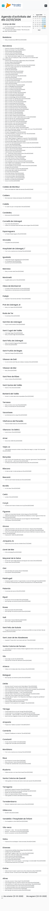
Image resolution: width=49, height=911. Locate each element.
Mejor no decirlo (9, 149)
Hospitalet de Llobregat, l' (14, 248)
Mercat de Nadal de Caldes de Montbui (15, 189)
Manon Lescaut (9, 146)
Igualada (7, 257)
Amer (5, 438)
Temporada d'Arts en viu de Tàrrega (14, 711)
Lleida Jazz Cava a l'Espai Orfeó (13, 695)
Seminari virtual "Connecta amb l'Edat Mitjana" (16, 686)
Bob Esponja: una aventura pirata (13, 601)
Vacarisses (8, 412)
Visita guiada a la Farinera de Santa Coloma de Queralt (18, 781)
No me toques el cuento (11, 159)
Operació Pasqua (9, 353)
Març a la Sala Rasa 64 (10, 406)
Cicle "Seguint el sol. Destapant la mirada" (15, 162)
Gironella (7, 240)
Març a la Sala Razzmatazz (11, 108)
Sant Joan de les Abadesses (15, 637)
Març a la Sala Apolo (10, 94)
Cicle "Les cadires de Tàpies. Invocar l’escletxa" (16, 140)
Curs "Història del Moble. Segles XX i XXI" (15, 56)
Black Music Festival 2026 (11, 620)
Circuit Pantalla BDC (10, 54)
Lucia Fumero (8, 432)
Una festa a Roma (9, 73)
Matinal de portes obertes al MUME (14, 543)
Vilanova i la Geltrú (11, 429)
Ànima (6, 83)
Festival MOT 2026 (9, 535)
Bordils (6, 486)
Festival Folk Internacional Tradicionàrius (15, 60)
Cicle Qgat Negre (9, 333)
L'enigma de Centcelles (11, 743)
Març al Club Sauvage (10, 120)
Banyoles (7, 457)
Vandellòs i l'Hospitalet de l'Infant (17, 819)
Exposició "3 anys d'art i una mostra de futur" (16, 640)
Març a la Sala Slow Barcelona (12, 109)
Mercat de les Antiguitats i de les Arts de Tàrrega (17, 716)
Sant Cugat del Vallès (12, 330)
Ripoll (5, 597)
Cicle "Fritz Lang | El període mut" (13, 66)
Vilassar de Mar (9, 368)
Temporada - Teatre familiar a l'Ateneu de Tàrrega (18, 714)
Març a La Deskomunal (10, 89)
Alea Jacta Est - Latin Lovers (12, 461)
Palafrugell (7, 578)
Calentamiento (9, 152)
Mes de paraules (9, 610)
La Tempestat (8, 261)
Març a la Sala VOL (9, 112)
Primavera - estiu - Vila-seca (12, 830)
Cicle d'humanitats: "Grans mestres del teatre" (16, 687)
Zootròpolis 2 (8, 520)
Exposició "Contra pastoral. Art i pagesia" (15, 703)
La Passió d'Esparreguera (11, 234)
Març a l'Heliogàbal (10, 86)
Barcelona (7, 46)
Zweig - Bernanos (9, 136)
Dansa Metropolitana (10, 858)
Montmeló (7, 277)
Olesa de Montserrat (12, 286)
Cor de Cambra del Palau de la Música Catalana (17, 362)
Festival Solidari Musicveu (11, 423)
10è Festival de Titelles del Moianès (13, 198)
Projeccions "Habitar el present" (13, 724)
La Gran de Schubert (10, 175)
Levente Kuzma (9, 263)
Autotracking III (9, 51)
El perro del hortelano (10, 324)
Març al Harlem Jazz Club (11, 123)
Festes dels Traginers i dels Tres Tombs (15, 853)
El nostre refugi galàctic (11, 132)
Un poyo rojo (8, 144)
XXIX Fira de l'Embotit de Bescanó (13, 480)
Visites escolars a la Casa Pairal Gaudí (14, 772)
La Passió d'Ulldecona (10, 178)
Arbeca (6, 666)
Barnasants (8, 63)
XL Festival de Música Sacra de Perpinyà (15, 885)
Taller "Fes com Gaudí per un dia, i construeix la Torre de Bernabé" (21, 57)
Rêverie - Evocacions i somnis (12, 831)
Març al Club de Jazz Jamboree (13, 118)
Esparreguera (9, 231)
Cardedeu (7, 212)
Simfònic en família (10, 179)
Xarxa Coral (8, 181)
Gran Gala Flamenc (10, 173)
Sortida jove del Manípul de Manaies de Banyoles (17, 462)
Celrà (5, 494)
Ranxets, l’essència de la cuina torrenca (15, 804)
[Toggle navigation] (46, 6)
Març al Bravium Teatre (11, 762)
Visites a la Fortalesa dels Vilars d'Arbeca (15, 669)
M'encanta (7, 215)
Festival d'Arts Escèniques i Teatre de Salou (16, 841)
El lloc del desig (9, 552)
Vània (6, 77)
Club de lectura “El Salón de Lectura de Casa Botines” (18, 884)
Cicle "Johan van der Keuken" (12, 127)
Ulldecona (7, 810)
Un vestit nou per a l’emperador (13, 206)
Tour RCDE (7, 224)
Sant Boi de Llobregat (12, 322)
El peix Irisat (8, 562)
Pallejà (6, 296)
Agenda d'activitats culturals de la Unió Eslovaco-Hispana (19, 529)
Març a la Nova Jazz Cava (11, 405)
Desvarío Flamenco (10, 48)
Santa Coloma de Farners (14, 646)
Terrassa (6, 402)
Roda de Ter (8, 313)
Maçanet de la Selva (12, 558)
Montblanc (7, 749)
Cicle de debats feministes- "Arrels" (14, 692)
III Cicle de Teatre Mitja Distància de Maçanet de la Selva (19, 560)
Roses (5, 607)
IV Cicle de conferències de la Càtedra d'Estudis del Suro (19, 582)
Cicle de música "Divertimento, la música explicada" (18, 694)
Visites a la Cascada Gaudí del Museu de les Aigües (17, 225)
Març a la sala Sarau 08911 (11, 40)
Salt (4, 617)
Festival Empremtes (10, 71)
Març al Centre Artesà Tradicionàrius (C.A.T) (16, 117)
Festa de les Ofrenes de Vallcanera (14, 660)
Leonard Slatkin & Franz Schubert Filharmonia (16, 165)
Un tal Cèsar (8, 488)
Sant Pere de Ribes (11, 376)
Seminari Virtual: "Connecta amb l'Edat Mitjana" (17, 872)
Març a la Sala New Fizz (11, 105)
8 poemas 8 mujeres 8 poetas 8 (13, 789)
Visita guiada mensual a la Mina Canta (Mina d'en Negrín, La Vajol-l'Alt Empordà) (25, 449)
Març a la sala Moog (10, 103)
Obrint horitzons (9, 856)
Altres (5, 878)
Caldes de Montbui (11, 187)
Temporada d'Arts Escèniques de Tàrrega (15, 713)
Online (5, 868)
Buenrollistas (8, 130)
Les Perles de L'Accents (11, 760)
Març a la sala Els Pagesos (11, 343)
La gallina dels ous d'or (10, 280)
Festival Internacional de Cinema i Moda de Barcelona (18, 147)
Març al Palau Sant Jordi (11, 126)
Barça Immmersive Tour (11, 50)
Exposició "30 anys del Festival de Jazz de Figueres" (17, 519)
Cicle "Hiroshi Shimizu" (10, 85)
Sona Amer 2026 (9, 441)
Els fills (6, 70)
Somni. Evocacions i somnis (12, 833)
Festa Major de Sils (9, 659)
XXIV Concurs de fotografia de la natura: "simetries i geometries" (21, 459)
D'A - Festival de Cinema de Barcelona (14, 153)
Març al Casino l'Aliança (11, 115)
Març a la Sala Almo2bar (11, 92)
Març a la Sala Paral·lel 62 (11, 106)
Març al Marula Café (10, 124)
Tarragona (7, 787)
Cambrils (7, 731)
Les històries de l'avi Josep (11, 415)
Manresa (6, 269)
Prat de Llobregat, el (11, 305)
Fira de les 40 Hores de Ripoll (12, 599)
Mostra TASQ (8, 387)
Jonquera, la (8, 541)
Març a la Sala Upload (10, 111)
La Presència (8, 135)
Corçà (5, 503)
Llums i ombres (9, 379)
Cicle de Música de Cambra (12, 571)
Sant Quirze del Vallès (12, 385)
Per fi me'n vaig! (9, 621)
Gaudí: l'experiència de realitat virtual (14, 82)
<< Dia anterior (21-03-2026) (12, 896)
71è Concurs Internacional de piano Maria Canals (17, 143)
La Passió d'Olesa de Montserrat (13, 288)
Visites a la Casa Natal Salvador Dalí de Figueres (17, 514)
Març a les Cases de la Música (12, 855)
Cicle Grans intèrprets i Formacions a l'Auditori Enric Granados (20, 689)
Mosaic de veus (9, 792)
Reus (5, 758)
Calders (6, 195)
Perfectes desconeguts (11, 141)
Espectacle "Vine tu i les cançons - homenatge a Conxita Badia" (21, 861)
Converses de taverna (10, 591)
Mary (6, 370)
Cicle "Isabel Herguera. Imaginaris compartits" (16, 138)
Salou (5, 839)
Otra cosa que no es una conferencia (14, 161)
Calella (6, 204)
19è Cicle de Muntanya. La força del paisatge (16, 791)
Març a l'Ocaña (9, 88)
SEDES (6, 344)
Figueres (6, 511)
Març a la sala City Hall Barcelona (13, 98)
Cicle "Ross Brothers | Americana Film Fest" (16, 133)
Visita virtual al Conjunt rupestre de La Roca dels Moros (18, 871)
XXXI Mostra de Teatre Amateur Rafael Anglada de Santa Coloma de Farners (24, 649)
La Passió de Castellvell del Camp (13, 763)
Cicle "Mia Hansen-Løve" (11, 156)
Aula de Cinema (9, 53)
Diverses (6, 847)
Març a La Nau (8, 91)
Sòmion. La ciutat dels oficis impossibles (15, 396)
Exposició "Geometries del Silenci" (13, 298)
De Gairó (7, 171)
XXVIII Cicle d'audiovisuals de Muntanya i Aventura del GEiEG (20, 530)
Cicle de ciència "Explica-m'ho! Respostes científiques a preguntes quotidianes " (25, 697)
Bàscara (6, 468)
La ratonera (8, 80)
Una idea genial (9, 155)
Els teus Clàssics (9, 62)
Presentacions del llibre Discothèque (14, 850)
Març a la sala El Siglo (10, 334)
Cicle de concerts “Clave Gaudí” (13, 881)
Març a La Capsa (9, 307)
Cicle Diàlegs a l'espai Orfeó (12, 700)
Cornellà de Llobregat (12, 221)
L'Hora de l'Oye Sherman (11, 76)
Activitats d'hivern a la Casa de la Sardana (15, 65)
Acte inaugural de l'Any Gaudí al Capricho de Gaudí (18, 882)
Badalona (7, 37)
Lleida (5, 683)
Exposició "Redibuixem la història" (13, 733)
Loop (6, 68)
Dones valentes (9, 79)
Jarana (7, 74)
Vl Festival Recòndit (10, 862)
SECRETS (7, 812)
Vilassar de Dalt (10, 359)
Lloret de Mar (8, 549)
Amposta (7, 722)
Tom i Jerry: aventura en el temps (13, 251)
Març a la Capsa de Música (11, 794)
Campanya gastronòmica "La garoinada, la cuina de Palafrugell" (21, 581)
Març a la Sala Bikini (10, 95)
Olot (4, 568)
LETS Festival (8, 859)
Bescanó (6, 477)
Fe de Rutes (8, 316)
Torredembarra (9, 801)
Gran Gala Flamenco (10, 158)
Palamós (6, 588)
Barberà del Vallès (11, 394)
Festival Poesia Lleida (10, 701)
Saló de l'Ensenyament (10, 150)
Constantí (7, 739)
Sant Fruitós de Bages (12, 351)
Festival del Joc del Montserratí (13, 290)
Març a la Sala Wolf (10, 114)
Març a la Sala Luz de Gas (11, 101)
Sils (4, 656)
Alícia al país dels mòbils (11, 170)
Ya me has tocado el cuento (12, 168)
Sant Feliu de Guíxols (12, 627)
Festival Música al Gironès (11, 888)
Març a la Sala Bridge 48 (11, 97)
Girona (6, 526)
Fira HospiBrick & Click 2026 (12, 821)
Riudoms (7, 769)
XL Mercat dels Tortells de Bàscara (13, 471)
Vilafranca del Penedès (13, 421)
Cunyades (7, 242)
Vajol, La (6, 447)
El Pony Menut (8, 164)
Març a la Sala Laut (9, 100)
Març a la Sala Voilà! (10, 271)
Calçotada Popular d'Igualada (12, 259)
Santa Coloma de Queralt (14, 778)
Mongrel (7, 167)
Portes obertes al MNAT (11, 742)
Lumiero (7, 497)
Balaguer (7, 675)
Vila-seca (7, 827)
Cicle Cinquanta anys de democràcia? (14, 691)
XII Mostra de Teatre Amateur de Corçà (15, 505)
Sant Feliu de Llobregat (13, 340)
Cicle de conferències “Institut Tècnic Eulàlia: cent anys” (19, 129)
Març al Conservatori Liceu (11, 121)
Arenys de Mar (9, 24)
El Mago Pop (8, 851)
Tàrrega (6, 709)
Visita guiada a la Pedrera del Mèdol (14, 795)
